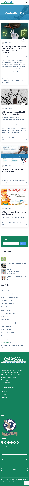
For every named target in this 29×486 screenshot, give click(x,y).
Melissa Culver (8, 43)
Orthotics (4, 394)
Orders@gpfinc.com (8, 380)
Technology (5, 339)
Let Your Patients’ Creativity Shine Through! (13, 170)
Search (5, 239)
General (5, 80)
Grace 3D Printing (6, 400)
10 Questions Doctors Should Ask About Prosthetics (13, 113)
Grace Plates (5, 310)
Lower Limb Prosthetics (8, 313)
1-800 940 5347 (7, 382)
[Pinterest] (26, 82)
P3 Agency (22, 481)
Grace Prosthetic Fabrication (9, 377)
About (4, 406)
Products (10, 80)
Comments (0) (6, 82)
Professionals (5, 409)
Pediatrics (4, 397)
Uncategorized (19, 80)
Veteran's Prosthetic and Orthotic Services (13, 346)
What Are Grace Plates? (13, 257)
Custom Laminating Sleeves (9, 297)
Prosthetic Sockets (7, 326)
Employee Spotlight (7, 303)
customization (6, 300)
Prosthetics (5, 329)
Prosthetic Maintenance (9, 323)
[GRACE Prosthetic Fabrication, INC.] (7, 2)
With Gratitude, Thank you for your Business (14, 213)
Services (14, 80)
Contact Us (5, 412)
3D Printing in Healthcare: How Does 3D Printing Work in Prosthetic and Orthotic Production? (14, 49)
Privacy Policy (14, 484)
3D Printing (5, 290)
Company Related (7, 294)
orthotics (4, 316)
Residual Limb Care (7, 332)
